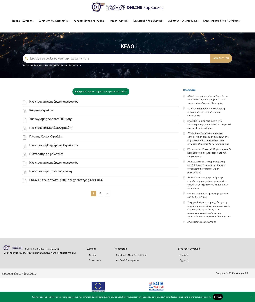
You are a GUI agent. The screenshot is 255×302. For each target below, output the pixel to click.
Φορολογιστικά (119, 20)
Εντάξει (218, 297)
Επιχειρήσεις (75, 65)
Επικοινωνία (95, 260)
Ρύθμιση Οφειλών (41, 110)
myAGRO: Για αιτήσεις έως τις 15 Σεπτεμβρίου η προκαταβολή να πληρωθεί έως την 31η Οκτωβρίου (209, 124)
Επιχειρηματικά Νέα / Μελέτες (221, 20)
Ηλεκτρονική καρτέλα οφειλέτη (50, 171)
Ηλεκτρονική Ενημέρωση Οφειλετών (54, 145)
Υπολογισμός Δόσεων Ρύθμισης (50, 119)
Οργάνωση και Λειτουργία (53, 20)
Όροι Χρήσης (30, 273)
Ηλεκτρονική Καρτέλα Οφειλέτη (50, 128)
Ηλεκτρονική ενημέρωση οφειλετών (53, 101)
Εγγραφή (184, 260)
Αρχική (92, 255)
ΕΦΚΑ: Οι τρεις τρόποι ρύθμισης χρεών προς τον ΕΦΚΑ (66, 180)
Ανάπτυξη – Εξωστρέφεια (183, 20)
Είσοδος (184, 255)
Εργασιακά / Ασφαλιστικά (148, 20)
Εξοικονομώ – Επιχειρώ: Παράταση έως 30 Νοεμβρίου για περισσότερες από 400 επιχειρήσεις (209, 153)
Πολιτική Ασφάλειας (11, 273)
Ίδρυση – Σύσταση (22, 20)
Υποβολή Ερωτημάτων (127, 260)
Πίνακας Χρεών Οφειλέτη (46, 136)
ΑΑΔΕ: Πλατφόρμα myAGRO (201, 222)
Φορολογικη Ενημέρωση (56, 65)
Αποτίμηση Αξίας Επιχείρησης (131, 255)
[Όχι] (251, 298)
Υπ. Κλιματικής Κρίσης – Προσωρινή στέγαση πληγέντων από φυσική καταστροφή (206, 112)
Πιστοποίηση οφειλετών (46, 154)
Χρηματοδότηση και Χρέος (89, 20)
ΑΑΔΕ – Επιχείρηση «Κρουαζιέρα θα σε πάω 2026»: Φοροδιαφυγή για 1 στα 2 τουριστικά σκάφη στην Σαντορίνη (207, 100)
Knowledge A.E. (240, 273)
